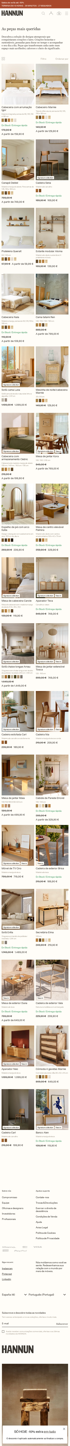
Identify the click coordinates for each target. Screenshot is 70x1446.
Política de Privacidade (48, 1238)
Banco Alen (42, 1132)
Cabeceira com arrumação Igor (17, 109)
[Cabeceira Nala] (18, 294)
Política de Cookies (46, 1232)
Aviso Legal (42, 1227)
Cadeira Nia (42, 734)
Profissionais (9, 1219)
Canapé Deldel (10, 182)
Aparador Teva (44, 600)
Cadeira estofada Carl (14, 734)
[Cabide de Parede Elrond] (52, 775)
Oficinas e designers (12, 1208)
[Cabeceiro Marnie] (52, 84)
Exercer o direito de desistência (46, 1210)
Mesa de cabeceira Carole (17, 600)
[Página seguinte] (35, 1163)
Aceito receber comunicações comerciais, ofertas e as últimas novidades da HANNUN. (33, 1332)
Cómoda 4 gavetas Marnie (51, 1069)
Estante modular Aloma (49, 251)
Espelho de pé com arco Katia (15, 528)
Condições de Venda (46, 1216)
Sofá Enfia (7, 932)
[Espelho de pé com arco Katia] (18, 504)
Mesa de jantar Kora (47, 456)
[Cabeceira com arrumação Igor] (18, 84)
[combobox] (15, 1294)
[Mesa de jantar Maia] (18, 775)
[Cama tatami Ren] (52, 294)
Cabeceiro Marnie (46, 107)
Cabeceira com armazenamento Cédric (15, 458)
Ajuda (39, 1222)
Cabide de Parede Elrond (50, 798)
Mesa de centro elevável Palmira (50, 528)
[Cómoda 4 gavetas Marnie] (52, 1046)
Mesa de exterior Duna (14, 1003)
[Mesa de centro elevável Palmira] (52, 504)
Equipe (5, 1202)
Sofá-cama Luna (11, 389)
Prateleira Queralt (11, 251)
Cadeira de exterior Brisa (50, 868)
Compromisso (9, 1197)
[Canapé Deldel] (18, 159)
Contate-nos (42, 1197)
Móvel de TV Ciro (11, 868)
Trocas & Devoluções (47, 1202)
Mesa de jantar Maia (13, 798)
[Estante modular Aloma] (52, 228)
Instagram (7, 1268)
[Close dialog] (64, 1429)
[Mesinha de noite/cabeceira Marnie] (52, 366)
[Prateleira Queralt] (18, 228)
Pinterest (7, 1273)
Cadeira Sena (43, 182)
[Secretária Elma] (52, 909)
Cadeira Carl (9, 1132)
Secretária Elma (45, 932)
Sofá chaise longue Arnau (16, 666)
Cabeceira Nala (10, 317)
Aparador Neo (10, 1069)
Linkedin (6, 1279)
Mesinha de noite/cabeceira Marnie (51, 391)
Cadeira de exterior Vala (49, 1003)
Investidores (8, 1213)
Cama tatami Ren (45, 317)
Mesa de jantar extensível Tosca (50, 668)
